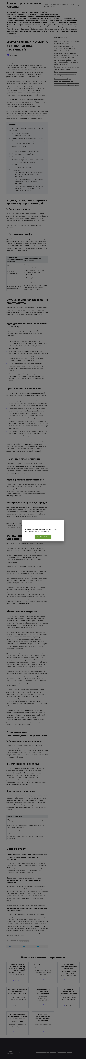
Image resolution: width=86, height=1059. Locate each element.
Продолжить (43, 537)
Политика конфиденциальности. (37, 531)
